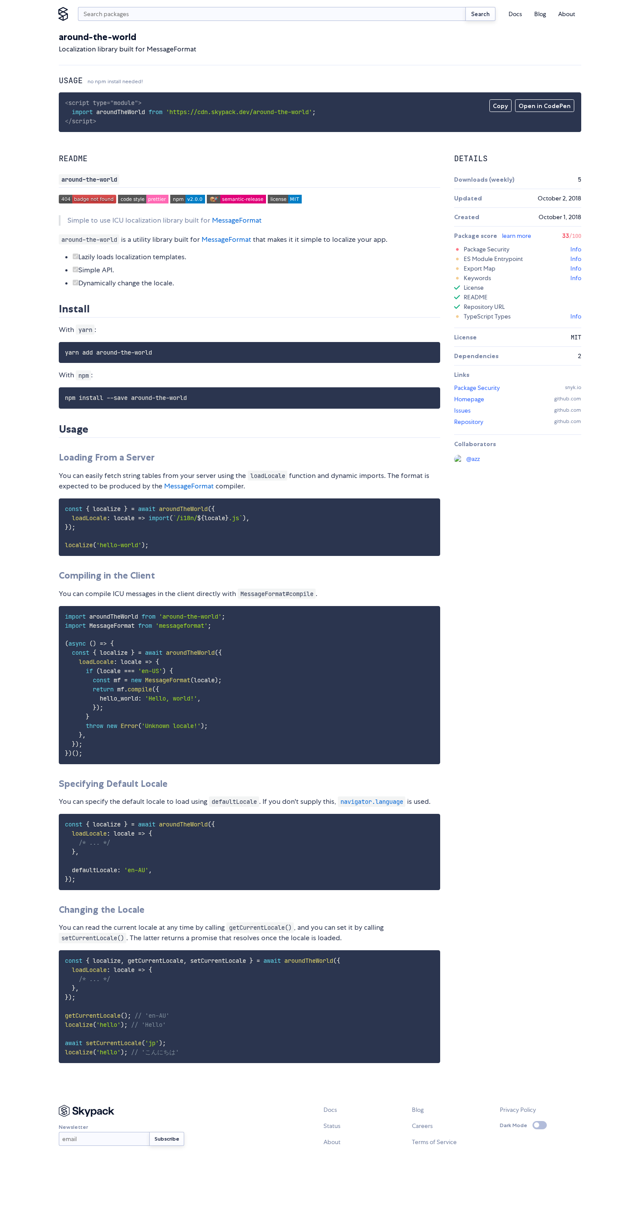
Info (575, 249)
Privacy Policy (518, 1110)
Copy (500, 106)
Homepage (469, 399)
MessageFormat (237, 220)
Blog (540, 14)
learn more (516, 236)
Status (331, 1126)
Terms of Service (434, 1142)
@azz (473, 459)
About (566, 14)
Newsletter (73, 1127)
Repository (468, 422)
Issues (462, 410)
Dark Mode (513, 1125)
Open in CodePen (545, 106)
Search (480, 13)
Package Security (477, 388)
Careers (422, 1126)
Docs (515, 14)
